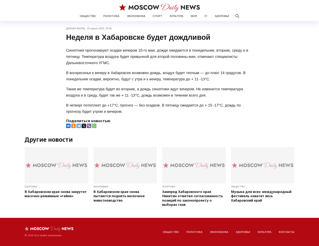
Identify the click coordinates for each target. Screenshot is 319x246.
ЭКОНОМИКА (136, 16)
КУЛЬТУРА (176, 16)
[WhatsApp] (94, 126)
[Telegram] (78, 126)
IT (206, 16)
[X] (84, 126)
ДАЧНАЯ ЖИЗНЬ (75, 28)
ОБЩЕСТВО (88, 16)
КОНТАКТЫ (286, 232)
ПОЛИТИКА (111, 16)
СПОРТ (157, 16)
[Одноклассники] (73, 126)
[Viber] (89, 126)
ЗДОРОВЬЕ (222, 16)
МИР (194, 16)
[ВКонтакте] (68, 126)
